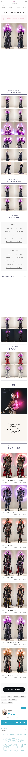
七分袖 (19, 743)
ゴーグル (24, 744)
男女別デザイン (7, 746)
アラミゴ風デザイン (21, 740)
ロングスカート (7, 747)
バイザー (14, 749)
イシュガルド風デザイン (14, 745)
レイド (7, 734)
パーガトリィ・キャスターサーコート (14, 257)
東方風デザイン (17, 744)
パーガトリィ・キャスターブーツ (14, 267)
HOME (2, 734)
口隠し (22, 745)
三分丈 (22, 750)
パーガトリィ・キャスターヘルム (14, 254)
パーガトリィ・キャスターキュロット (14, 264)
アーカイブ (4, 728)
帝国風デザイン (7, 749)
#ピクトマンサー (12, 699)
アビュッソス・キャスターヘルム (14, 228)
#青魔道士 (22, 696)
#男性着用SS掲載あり (7, 702)
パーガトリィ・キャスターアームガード (14, 261)
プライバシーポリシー (16, 738)
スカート (23, 746)
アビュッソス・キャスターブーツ (14, 241)
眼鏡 (8, 741)
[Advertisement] (14, 69)
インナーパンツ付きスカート (10, 743)
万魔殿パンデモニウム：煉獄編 (16, 734)
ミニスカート (14, 751)
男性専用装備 (21, 749)
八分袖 (10, 744)
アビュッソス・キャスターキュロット (14, 238)
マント (17, 739)
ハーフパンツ (5, 744)
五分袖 (14, 747)
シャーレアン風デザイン (9, 739)
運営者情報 (8, 738)
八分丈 (17, 746)
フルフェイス (16, 750)
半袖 (23, 743)
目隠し (13, 746)
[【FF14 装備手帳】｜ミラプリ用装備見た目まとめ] (14, 2)
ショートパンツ (20, 747)
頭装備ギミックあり (8, 750)
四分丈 (19, 741)
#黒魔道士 (4, 699)
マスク (22, 739)
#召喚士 (9, 696)
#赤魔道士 (16, 696)
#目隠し (4, 696)
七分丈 (5, 745)
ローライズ (12, 740)
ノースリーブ (5, 740)
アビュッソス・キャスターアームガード (14, 235)
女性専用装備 (13, 741)
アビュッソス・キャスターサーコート (14, 231)
